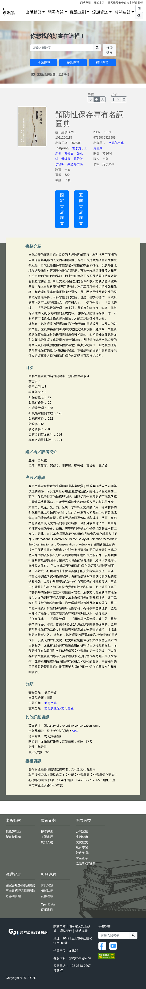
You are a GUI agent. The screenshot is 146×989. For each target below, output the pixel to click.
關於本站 (99, 2)
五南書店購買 (81, 209)
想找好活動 (13, 831)
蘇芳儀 (78, 158)
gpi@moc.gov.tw (80, 958)
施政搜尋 (73, 62)
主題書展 (47, 836)
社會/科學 (82, 852)
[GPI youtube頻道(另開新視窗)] (114, 945)
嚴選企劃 (78, 12)
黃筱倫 (66, 158)
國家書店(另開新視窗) (20, 885)
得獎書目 (47, 909)
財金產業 (82, 858)
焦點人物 (47, 842)
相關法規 (47, 890)
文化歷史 (82, 842)
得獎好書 (47, 831)
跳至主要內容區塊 (10, 1)
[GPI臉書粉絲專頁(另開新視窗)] (103, 945)
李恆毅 (59, 164)
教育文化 (50, 703)
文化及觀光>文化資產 (59, 708)
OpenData (48, 904)
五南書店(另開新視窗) (20, 890)
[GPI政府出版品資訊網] (9, 12)
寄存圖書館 (13, 896)
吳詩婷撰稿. (75, 164)
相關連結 (123, 12)
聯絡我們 (137, 2)
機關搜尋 (102, 62)
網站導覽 (85, 2)
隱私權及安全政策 (118, 2)
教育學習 (82, 847)
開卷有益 (56, 12)
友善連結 (47, 896)
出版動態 (33, 12)
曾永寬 (76, 148)
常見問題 (47, 885)
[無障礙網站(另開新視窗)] (106, 955)
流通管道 (100, 12)
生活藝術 (82, 836)
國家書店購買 (62, 209)
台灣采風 (82, 831)
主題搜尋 (44, 62)
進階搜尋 (109, 50)
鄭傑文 (69, 153)
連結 (75, 730)
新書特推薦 (13, 836)
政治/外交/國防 (86, 863)
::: (21, 11)
